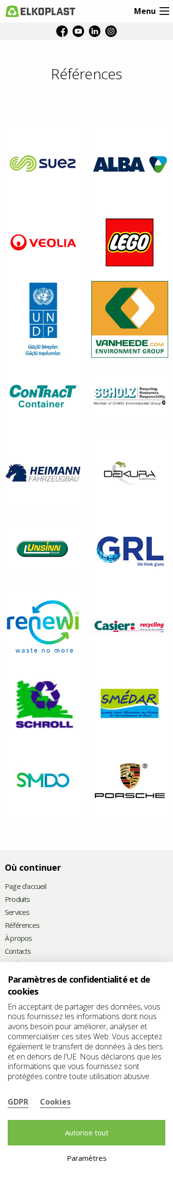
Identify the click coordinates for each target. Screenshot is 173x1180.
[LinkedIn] (94, 31)
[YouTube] (78, 31)
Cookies (55, 1101)
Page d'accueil (25, 887)
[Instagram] (111, 31)
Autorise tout (87, 1132)
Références (22, 926)
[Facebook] (62, 31)
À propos (18, 939)
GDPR (18, 1101)
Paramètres (87, 1158)
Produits (17, 900)
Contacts (18, 952)
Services (17, 913)
